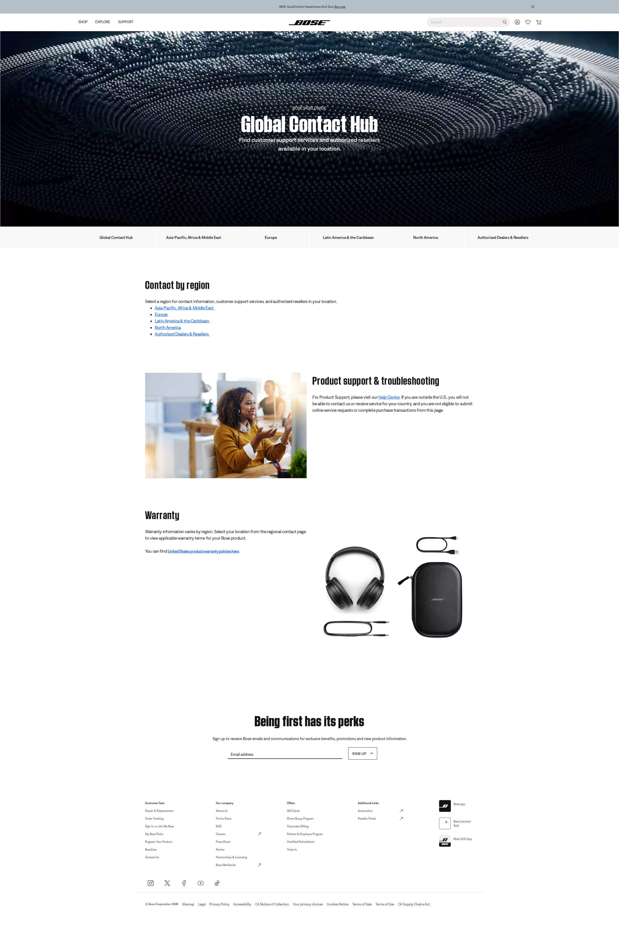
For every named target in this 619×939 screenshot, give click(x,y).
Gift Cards (293, 811)
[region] (303, 7)
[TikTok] (217, 883)
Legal (202, 904)
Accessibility (242, 904)
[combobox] (468, 22)
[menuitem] (84, 22)
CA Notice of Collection (272, 904)
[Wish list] (528, 22)
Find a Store (223, 818)
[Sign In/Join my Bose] (517, 22)
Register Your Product (158, 842)
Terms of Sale (362, 904)
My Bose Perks (154, 834)
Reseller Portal (367, 818)
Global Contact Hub (116, 237)
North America (425, 237)
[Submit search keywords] (505, 22)
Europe (271, 237)
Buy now (330, 6)
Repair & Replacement (159, 811)
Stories (220, 849)
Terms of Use (385, 904)
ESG (218, 826)
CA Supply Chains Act (414, 904)
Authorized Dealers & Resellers (503, 237)
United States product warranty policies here (203, 551)
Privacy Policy (219, 904)
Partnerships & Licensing (231, 857)
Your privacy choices (308, 904)
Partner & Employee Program (305, 834)
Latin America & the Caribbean (348, 237)
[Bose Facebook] (183, 883)
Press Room (223, 842)
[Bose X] (167, 883)
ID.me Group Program (300, 818)
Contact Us (152, 857)
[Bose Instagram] (150, 883)
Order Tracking (154, 818)
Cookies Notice (337, 904)
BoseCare (151, 849)
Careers (220, 834)
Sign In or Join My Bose (159, 826)
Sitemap (188, 904)
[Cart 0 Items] (538, 22)
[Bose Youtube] (200, 883)
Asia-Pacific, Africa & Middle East (193, 237)
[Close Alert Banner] (533, 7)
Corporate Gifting (298, 826)
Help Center (388, 397)
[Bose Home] (309, 22)
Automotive (365, 811)
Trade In (292, 849)
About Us (222, 811)
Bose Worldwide (226, 865)
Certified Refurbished (300, 842)
